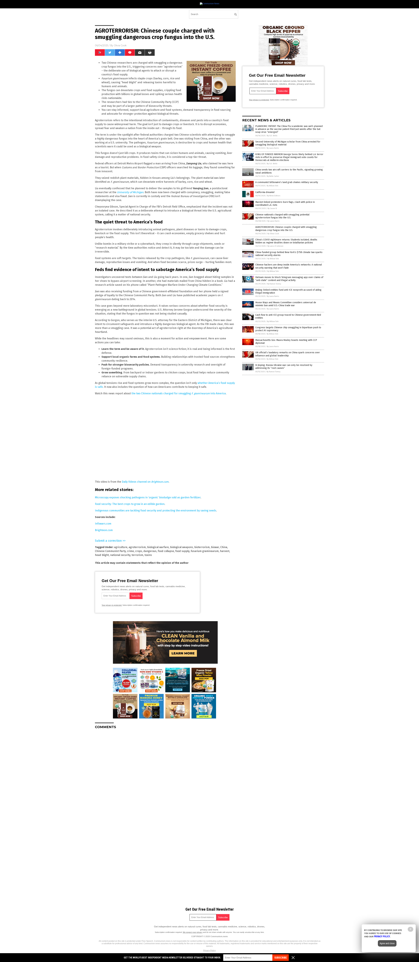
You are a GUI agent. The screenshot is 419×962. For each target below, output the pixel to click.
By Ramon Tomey (274, 284)
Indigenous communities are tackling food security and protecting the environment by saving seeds (155, 510)
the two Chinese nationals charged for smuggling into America (178, 393)
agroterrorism (137, 547)
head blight (102, 555)
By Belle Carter (273, 176)
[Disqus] (165, 772)
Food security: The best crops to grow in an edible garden (129, 504)
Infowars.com (103, 523)
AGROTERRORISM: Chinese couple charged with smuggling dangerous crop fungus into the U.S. (286, 228)
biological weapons (181, 547)
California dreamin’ (265, 192)
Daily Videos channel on (145, 481)
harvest (224, 551)
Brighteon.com (104, 530)
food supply (182, 551)
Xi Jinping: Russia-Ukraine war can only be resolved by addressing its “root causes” (283, 366)
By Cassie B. (272, 208)
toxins (148, 555)
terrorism (137, 555)
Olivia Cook (120, 45)
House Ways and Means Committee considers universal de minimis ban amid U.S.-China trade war (285, 304)
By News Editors (273, 196)
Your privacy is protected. (112, 605)
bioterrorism (202, 547)
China (223, 547)
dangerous (149, 551)
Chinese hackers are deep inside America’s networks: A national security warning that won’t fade (288, 266)
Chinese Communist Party (110, 551)
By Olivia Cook (273, 234)
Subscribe (280, 957)
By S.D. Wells (272, 136)
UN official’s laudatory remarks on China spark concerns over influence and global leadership (287, 354)
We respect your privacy (192, 932)
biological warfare (158, 547)
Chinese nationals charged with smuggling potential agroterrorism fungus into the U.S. (282, 216)
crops (138, 551)
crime (130, 551)
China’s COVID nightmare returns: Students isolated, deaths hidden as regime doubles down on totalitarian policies (286, 241)
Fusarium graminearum (205, 551)
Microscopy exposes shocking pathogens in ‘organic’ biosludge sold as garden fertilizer (147, 497)
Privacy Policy (209, 950)
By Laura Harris (273, 148)
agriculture (120, 547)
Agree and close (387, 943)
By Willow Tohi (272, 186)
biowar (215, 547)
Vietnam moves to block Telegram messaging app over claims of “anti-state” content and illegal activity (289, 279)
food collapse (166, 551)
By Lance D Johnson (275, 246)
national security (120, 555)
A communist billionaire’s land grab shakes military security (286, 182)
